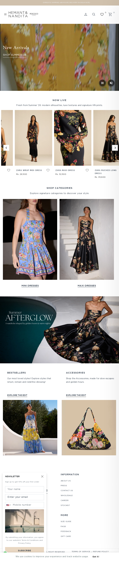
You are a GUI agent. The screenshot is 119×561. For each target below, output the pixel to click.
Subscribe (24, 550)
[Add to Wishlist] (112, 172)
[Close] (42, 476)
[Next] (115, 148)
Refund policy (101, 551)
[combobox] (8, 505)
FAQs (63, 526)
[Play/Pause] (102, 82)
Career (64, 500)
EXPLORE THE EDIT (17, 395)
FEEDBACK (66, 531)
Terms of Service (81, 551)
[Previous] (6, 148)
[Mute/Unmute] (111, 82)
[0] (102, 14)
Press (64, 485)
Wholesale (67, 495)
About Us (66, 481)
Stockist (65, 505)
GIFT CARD (66, 536)
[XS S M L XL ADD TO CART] (100, 138)
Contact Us (67, 490)
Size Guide (66, 521)
